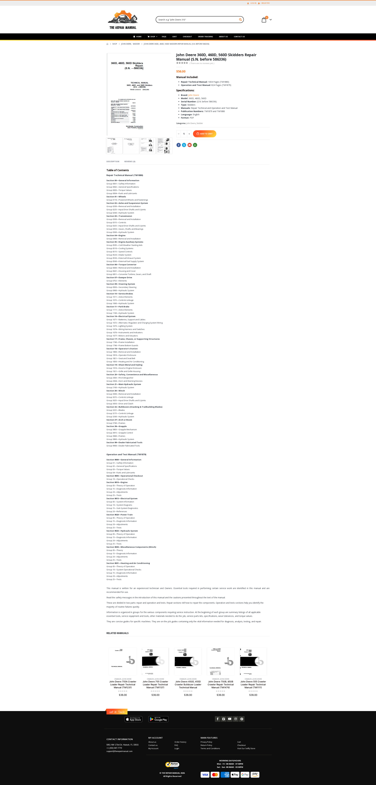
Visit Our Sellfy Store (246, 748)
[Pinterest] (242, 719)
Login (176, 748)
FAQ (176, 745)
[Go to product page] (122, 661)
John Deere (193, 95)
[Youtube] (230, 719)
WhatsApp (195, 145)
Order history (180, 742)
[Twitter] (223, 719)
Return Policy (206, 745)
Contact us (153, 745)
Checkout (241, 745)
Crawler (117, 679)
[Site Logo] (123, 19)
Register (266, 3)
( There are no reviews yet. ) (201, 63)
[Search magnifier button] (240, 19)
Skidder (200, 123)
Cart (239, 742)
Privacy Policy (206, 742)
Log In (253, 3)
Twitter (184, 145)
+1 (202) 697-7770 (114, 748)
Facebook (178, 145)
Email (189, 145)
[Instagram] (236, 719)
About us (152, 742)
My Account (153, 748)
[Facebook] (217, 719)
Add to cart (206, 133)
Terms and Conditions (210, 748)
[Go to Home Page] (107, 44)
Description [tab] (112, 161)
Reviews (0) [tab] (129, 161)
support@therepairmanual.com (119, 751)
